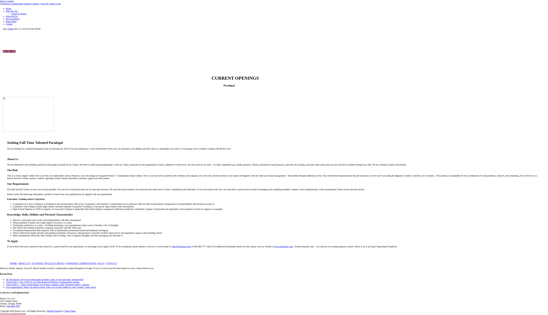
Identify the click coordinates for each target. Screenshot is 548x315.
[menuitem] (277, 8)
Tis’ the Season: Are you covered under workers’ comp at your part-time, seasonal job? (45, 279)
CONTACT (111, 263)
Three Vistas (69, 311)
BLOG (101, 263)
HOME (13, 263)
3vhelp (10, 29)
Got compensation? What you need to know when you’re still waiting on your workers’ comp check (51, 287)
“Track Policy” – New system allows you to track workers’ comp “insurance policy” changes (47, 284)
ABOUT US (24, 263)
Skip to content (7, 1)
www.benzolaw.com (283, 246)
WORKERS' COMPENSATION (81, 263)
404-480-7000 (13, 306)
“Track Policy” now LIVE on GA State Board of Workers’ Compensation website (42, 282)
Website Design (54, 311)
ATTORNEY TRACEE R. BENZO (48, 263)
